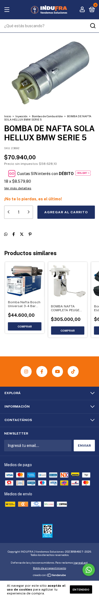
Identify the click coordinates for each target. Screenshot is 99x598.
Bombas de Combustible (47, 116)
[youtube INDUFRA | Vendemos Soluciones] (57, 371)
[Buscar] (92, 26)
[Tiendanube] (49, 576)
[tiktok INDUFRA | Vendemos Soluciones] (73, 371)
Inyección (21, 116)
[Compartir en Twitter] (22, 234)
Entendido (81, 589)
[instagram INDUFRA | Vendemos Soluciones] (26, 371)
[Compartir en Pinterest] (30, 234)
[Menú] (8, 10)
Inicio (7, 116)
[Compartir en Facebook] (13, 234)
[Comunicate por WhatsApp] (88, 570)
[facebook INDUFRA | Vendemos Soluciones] (41, 371)
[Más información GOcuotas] (83, 173)
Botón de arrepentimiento (49, 568)
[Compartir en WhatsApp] (5, 234)
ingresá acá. (80, 562)
